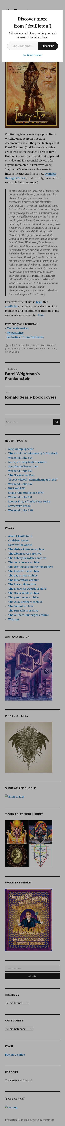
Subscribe (48, 45)
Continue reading (32, 55)
